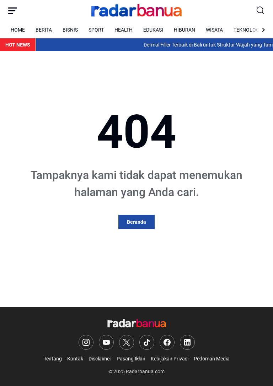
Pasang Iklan (131, 358)
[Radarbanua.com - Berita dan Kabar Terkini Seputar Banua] (136, 10)
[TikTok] (146, 342)
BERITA (44, 30)
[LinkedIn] (187, 342)
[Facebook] (167, 342)
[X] (126, 342)
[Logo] (137, 324)
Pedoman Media (212, 358)
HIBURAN (184, 30)
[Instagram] (86, 342)
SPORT (96, 30)
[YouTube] (106, 342)
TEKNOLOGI (247, 30)
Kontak (75, 358)
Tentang (53, 358)
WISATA (214, 30)
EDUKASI (153, 30)
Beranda (136, 222)
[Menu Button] (12, 11)
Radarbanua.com (145, 371)
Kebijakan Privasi (169, 358)
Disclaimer (100, 358)
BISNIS (70, 30)
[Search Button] (260, 11)
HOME (18, 30)
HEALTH (123, 30)
